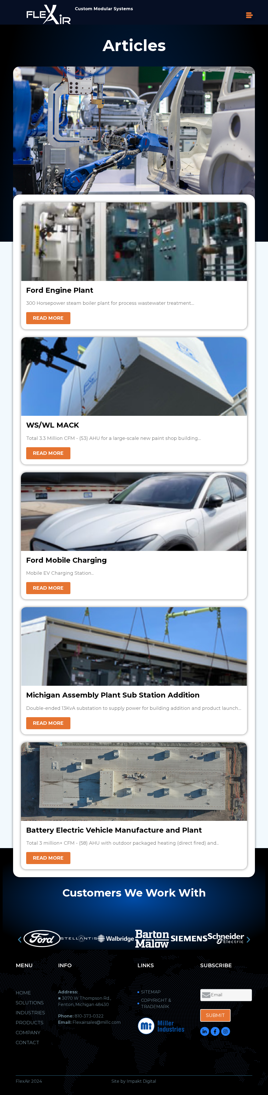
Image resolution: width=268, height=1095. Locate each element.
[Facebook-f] (215, 1031)
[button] (249, 15)
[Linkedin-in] (204, 1031)
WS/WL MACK (52, 425)
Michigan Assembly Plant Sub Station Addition (113, 695)
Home (23, 993)
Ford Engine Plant (59, 290)
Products (29, 1023)
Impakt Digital (141, 1081)
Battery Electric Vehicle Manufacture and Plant (114, 830)
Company (28, 1033)
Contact (27, 1043)
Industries (30, 1013)
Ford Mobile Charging (66, 560)
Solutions (30, 1003)
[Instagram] (225, 1031)
